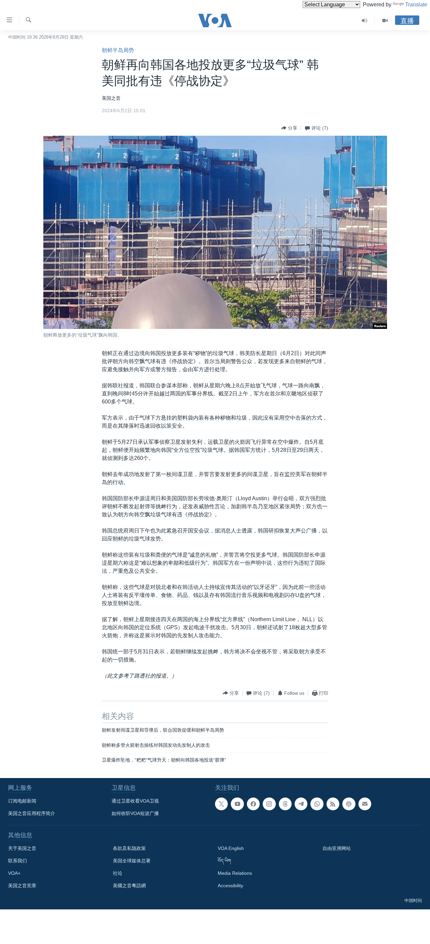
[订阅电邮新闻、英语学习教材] (364, 804)
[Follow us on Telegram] (301, 804)
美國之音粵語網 (129, 885)
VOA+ (14, 873)
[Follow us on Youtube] (237, 804)
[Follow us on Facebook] (253, 804)
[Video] (385, 20)
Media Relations (235, 873)
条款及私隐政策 (129, 848)
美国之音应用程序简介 (31, 813)
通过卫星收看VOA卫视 (135, 801)
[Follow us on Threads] (285, 804)
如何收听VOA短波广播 (135, 813)
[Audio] (364, 20)
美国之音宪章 (22, 885)
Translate (416, 4)
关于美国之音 (22, 848)
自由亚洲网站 (336, 848)
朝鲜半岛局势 (118, 50)
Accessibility (230, 885)
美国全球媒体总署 (131, 860)
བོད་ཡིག (224, 860)
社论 (117, 873)
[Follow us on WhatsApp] (316, 804)
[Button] (289, 128)
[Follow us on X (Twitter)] (221, 804)
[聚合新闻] (333, 804)
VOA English (231, 848)
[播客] (348, 804)
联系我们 (17, 860)
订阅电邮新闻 (22, 801)
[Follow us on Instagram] (269, 804)
